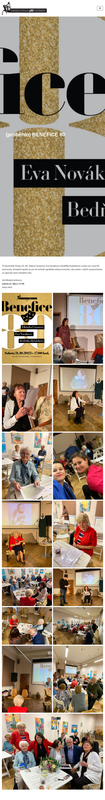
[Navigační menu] (100, 8)
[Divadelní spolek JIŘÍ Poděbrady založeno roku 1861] (25, 8)
